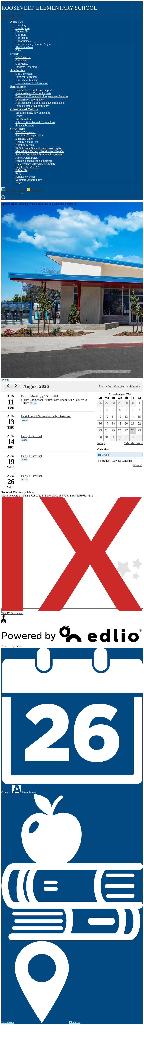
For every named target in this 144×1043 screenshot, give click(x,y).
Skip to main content (12, 2)
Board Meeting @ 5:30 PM (39, 396)
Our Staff (20, 34)
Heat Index (37, 190)
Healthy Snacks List (26, 141)
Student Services (24, 125)
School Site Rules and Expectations (35, 122)
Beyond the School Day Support (33, 90)
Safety (18, 115)
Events (105, 454)
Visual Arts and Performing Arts (33, 93)
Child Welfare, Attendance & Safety (35, 163)
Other (18, 50)
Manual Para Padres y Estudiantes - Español (39, 151)
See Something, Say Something (32, 112)
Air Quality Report (15, 190)
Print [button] (101, 386)
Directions (74, 1022)
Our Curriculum (24, 73)
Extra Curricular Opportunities (32, 105)
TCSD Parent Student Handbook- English (38, 148)
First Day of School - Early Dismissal (46, 416)
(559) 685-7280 (60, 495)
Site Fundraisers (24, 47)
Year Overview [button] (116, 386)
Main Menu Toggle (12, 15)
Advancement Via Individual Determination (39, 102)
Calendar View (133, 443)
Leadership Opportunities (29, 99)
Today (101, 443)
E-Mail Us (21, 170)
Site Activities (23, 119)
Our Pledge (21, 37)
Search (3, 197)
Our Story (21, 25)
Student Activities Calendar (117, 460)
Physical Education (26, 76)
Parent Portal (28, 792)
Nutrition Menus (24, 144)
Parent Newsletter (25, 176)
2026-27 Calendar (25, 132)
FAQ (18, 173)
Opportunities (23, 40)
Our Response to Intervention (31, 83)
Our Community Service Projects (33, 44)
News (18, 182)
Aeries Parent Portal (26, 157)
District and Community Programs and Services (41, 96)
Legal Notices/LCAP (27, 167)
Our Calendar (23, 57)
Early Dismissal (31, 436)
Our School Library (26, 79)
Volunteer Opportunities (28, 179)
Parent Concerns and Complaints (33, 160)
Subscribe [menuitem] (134, 386)
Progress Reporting (26, 66)
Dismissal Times (24, 138)
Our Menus (21, 63)
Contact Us (21, 31)
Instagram (3, 621)
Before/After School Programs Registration (39, 154)
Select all (137, 465)
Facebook (3, 617)
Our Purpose (22, 28)
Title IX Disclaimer (12, 613)
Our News (21, 60)
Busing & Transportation (29, 135)
